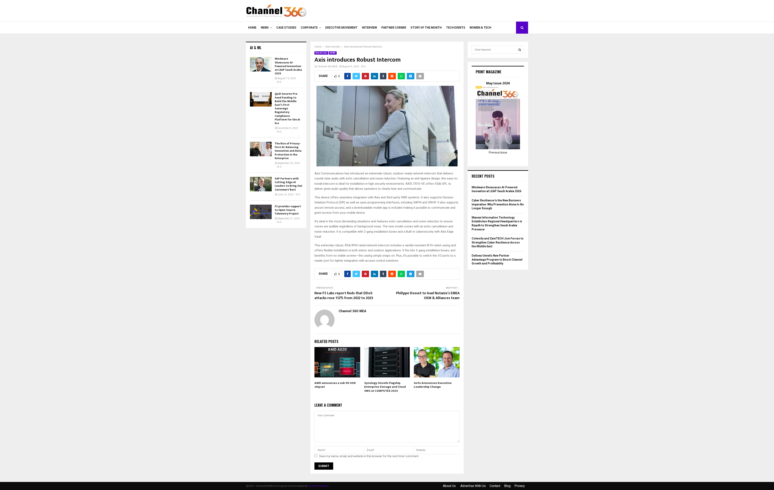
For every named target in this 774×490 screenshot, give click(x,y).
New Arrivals (321, 53)
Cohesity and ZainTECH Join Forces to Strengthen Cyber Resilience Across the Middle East (497, 242)
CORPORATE (309, 27)
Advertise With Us (473, 486)
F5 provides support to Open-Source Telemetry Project (288, 210)
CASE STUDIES (286, 27)
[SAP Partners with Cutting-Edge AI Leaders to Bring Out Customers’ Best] (261, 184)
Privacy (519, 486)
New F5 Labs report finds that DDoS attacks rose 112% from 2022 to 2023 (343, 295)
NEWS (265, 27)
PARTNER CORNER (393, 27)
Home (252, 27)
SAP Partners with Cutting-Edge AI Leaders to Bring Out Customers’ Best (288, 184)
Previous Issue (498, 152)
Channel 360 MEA (327, 66)
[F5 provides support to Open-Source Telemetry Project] (261, 212)
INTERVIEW (369, 27)
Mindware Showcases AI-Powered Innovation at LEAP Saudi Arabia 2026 (288, 66)
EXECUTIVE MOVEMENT (341, 27)
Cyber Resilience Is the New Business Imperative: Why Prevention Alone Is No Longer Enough (498, 204)
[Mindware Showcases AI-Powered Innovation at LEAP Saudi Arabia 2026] (261, 64)
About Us (450, 486)
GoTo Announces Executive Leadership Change (433, 385)
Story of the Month (426, 27)
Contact (495, 486)
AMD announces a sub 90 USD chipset (335, 385)
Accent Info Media (318, 486)
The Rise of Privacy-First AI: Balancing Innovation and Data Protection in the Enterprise (288, 151)
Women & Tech (480, 27)
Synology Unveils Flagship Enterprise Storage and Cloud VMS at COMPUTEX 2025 (385, 386)
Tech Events (455, 27)
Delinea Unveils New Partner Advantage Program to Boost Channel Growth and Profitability (497, 259)
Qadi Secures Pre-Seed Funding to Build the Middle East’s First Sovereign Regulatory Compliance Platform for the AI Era (287, 108)
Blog (507, 486)
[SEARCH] (519, 50)
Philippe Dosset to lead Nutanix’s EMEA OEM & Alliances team (428, 295)
